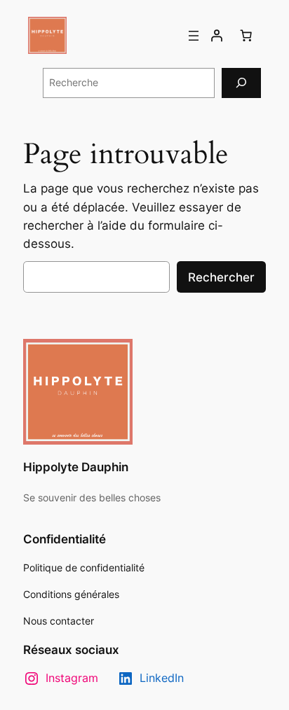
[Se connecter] (216, 35)
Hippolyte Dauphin (75, 467)
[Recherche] (241, 83)
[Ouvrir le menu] (193, 35)
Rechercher (221, 277)
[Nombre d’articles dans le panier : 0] (246, 35)
